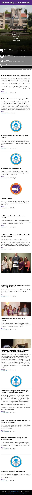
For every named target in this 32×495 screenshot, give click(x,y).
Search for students (5, 64)
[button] (16, 84)
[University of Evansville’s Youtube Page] (30, 69)
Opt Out (24, 493)
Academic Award (5, 93)
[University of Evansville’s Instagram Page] (31, 69)
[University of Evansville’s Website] (23, 69)
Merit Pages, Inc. (14, 491)
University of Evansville (16, 2)
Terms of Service (10, 493)
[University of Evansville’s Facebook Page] (25, 69)
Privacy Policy (18, 493)
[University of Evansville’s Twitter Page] (26, 69)
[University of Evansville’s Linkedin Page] (28, 69)
